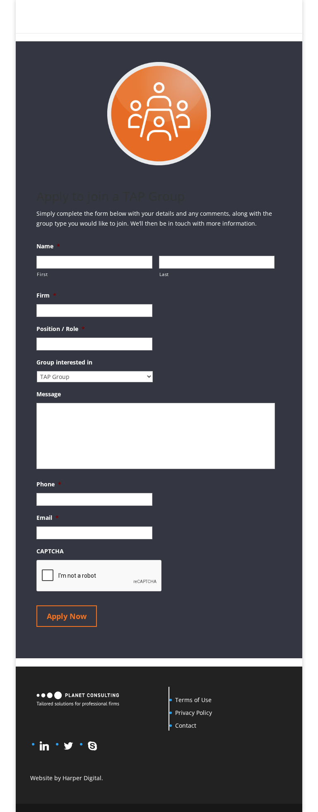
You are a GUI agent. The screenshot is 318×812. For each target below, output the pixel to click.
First (42, 274)
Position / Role (60, 329)
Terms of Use (193, 700)
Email (47, 517)
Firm (46, 295)
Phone (48, 484)
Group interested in (64, 362)
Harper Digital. (83, 778)
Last (164, 274)
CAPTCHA (50, 551)
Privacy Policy (193, 713)
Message (48, 394)
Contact (185, 725)
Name (48, 246)
